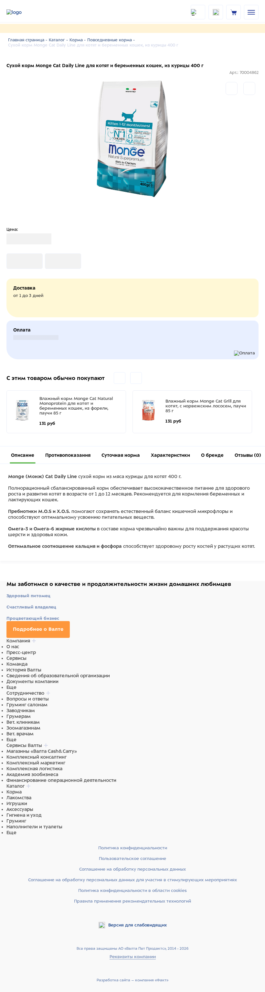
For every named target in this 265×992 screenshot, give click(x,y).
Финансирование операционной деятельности (61, 780)
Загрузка (17, 261)
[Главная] (22, 12)
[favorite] (215, 12)
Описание (22, 455)
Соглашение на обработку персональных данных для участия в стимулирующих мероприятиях (132, 879)
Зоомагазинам (23, 728)
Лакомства (18, 797)
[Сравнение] (232, 88)
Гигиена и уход (24, 815)
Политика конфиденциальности (132, 847)
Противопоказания (67, 455)
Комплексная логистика (34, 768)
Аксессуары (19, 809)
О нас (12, 646)
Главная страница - (27, 40)
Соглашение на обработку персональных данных (132, 869)
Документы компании (32, 681)
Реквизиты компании (133, 956)
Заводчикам (20, 710)
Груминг (16, 820)
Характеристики (170, 455)
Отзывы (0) (248, 455)
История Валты (23, 669)
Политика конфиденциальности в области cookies (132, 890)
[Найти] (198, 12)
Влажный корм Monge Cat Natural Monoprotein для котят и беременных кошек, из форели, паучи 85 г (76, 405)
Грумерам (18, 716)
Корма (14, 791)
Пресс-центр (21, 652)
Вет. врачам (20, 733)
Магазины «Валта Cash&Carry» (41, 751)
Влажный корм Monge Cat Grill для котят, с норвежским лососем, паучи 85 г (205, 406)
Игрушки (16, 803)
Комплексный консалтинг (36, 757)
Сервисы (16, 658)
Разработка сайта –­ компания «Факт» (132, 980)
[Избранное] (249, 88)
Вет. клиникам (23, 722)
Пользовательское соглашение (132, 858)
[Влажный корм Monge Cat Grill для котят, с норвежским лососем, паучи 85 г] (148, 410)
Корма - (77, 40)
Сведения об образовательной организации (58, 675)
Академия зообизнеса (32, 774)
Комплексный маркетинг (35, 762)
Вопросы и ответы (27, 698)
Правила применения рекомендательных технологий (132, 901)
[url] (233, 12)
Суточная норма (120, 455)
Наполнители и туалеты (34, 826)
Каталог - (58, 40)
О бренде (212, 455)
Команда (16, 664)
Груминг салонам (27, 704)
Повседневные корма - (111, 40)
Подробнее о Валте (38, 629)
